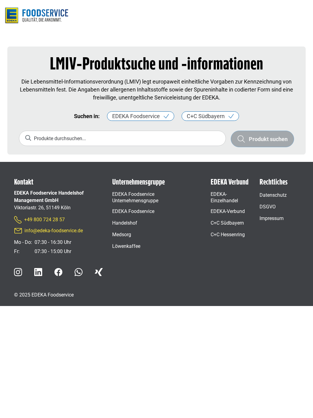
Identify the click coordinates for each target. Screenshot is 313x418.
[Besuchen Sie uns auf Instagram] (18, 272)
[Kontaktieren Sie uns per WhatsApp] (79, 272)
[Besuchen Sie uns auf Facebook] (58, 272)
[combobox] (122, 138)
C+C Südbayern (206, 116)
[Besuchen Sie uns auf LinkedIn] (38, 272)
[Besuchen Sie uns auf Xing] (99, 272)
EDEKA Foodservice (136, 116)
